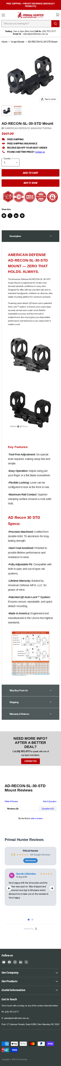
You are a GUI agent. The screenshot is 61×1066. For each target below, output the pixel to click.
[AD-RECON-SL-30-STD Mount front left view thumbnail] (7, 111)
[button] (30, 236)
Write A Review (11, 801)
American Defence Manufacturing (28, 128)
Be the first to (30, 818)
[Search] (55, 23)
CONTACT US (30, 761)
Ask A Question (49, 801)
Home (4, 41)
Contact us (40, 152)
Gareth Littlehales (26, 873)
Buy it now (31, 182)
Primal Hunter (30, 850)
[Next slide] (52, 888)
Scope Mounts (17, 41)
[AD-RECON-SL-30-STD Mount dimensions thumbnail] (18, 111)
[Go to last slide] (9, 888)
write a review (36, 818)
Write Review (30, 860)
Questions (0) (48, 808)
